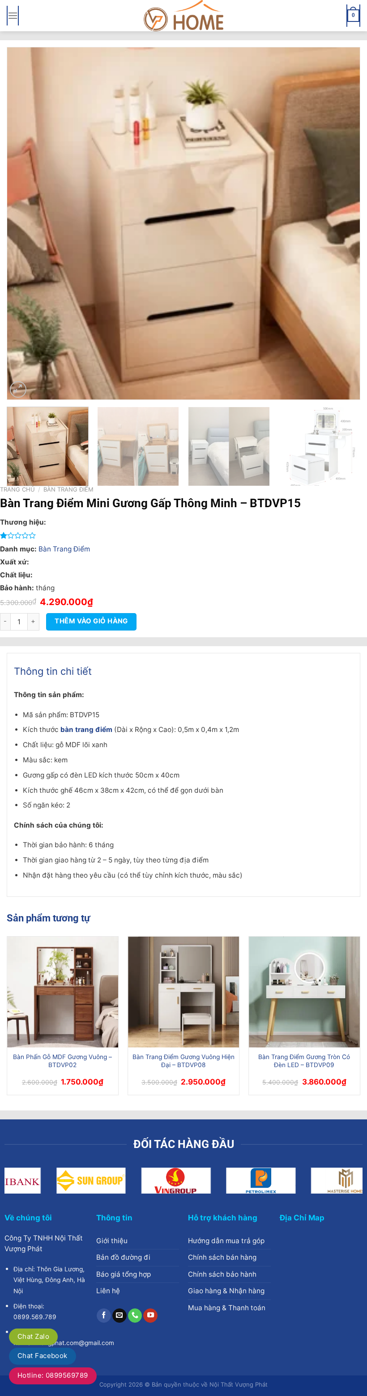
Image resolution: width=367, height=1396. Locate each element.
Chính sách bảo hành (222, 1274)
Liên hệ (108, 1291)
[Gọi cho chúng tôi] (135, 1315)
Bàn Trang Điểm (68, 489)
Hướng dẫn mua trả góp (226, 1240)
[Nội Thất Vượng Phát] (183, 15)
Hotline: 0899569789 (52, 1375)
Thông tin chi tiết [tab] (53, 671)
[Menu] (12, 15)
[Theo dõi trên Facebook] (104, 1315)
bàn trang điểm (86, 729)
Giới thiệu (112, 1240)
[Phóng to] (18, 389)
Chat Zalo (33, 1336)
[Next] (342, 223)
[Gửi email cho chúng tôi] (119, 1315)
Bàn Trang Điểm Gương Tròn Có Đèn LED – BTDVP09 (304, 1060)
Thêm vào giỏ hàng (91, 621)
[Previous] (25, 223)
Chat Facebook (42, 1355)
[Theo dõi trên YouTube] (150, 1315)
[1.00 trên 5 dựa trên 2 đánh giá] (180, 535)
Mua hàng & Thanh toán (226, 1307)
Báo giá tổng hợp (123, 1274)
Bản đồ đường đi (123, 1257)
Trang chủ (17, 489)
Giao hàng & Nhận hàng (226, 1291)
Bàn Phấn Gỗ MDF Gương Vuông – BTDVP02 (62, 1060)
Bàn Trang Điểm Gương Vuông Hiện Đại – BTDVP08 (183, 1060)
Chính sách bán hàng (222, 1257)
